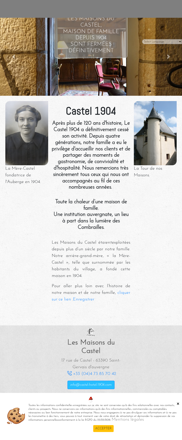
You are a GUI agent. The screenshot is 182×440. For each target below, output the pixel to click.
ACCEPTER (103, 428)
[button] (13, 57)
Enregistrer (83, 299)
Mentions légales (128, 419)
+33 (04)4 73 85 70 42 (94, 374)
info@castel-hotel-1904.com (91, 385)
